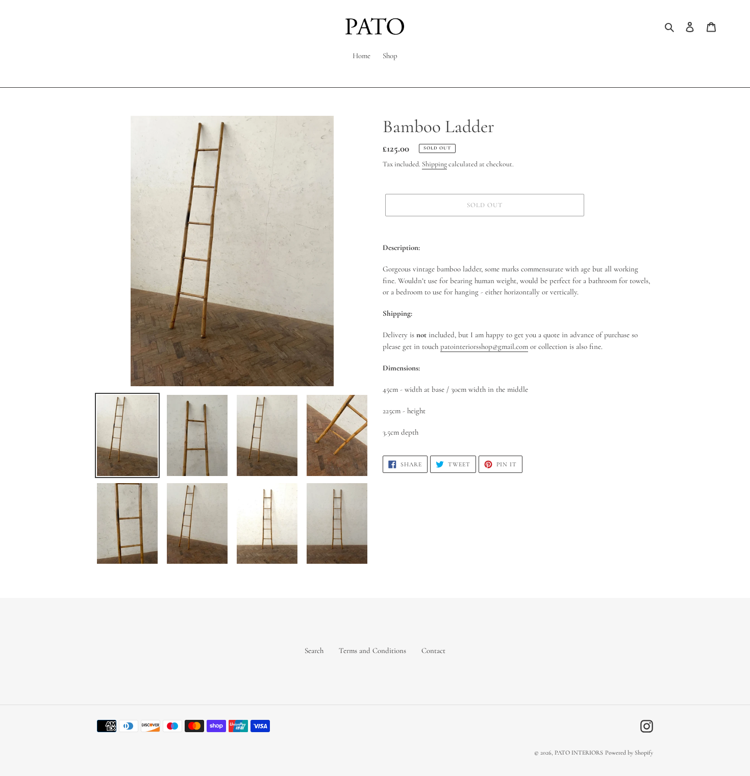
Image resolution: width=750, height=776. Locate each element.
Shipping (434, 164)
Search (314, 650)
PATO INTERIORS (579, 752)
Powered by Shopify (629, 752)
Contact (433, 650)
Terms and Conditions (372, 650)
